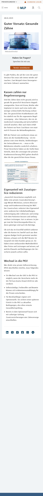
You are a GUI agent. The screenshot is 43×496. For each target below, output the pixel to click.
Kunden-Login (34, 2)
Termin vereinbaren (21, 68)
